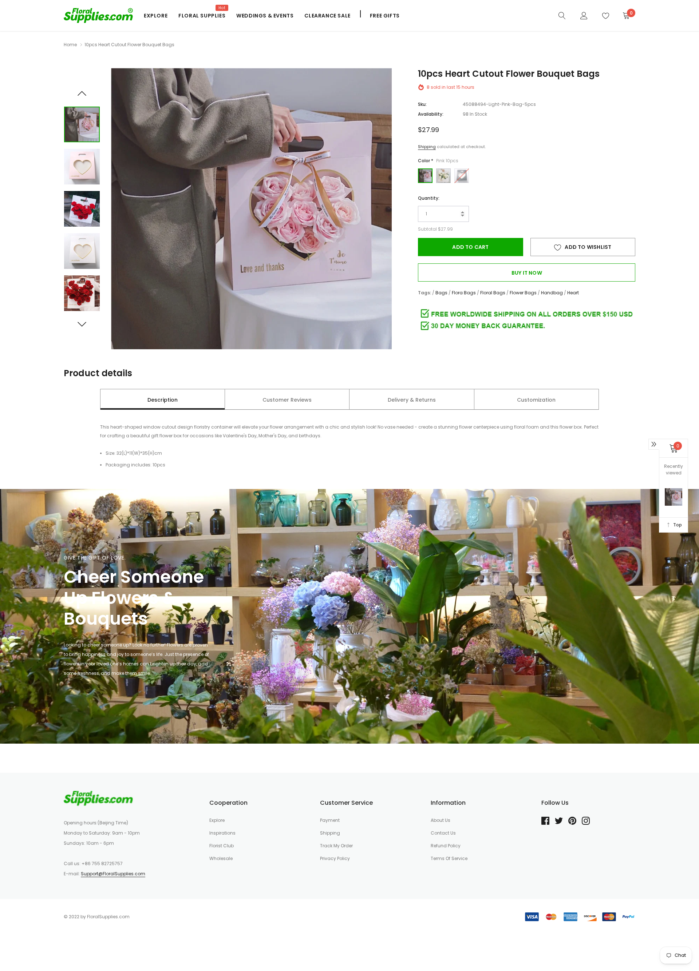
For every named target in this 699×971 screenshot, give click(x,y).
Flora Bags (464, 293)
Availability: (430, 114)
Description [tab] (162, 399)
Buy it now (527, 272)
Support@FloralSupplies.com (113, 874)
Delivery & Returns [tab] (412, 399)
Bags (441, 293)
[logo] (98, 15)
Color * (438, 161)
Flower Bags (523, 293)
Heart (573, 293)
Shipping (427, 147)
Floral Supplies (201, 15)
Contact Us (443, 833)
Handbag (552, 293)
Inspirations (222, 833)
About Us (440, 820)
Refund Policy (446, 846)
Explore (155, 15)
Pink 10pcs (425, 175)
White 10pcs (443, 175)
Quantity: (428, 198)
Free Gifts (385, 15)
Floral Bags (492, 293)
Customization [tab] (536, 399)
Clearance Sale (327, 15)
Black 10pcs (461, 175)
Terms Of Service (449, 858)
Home (70, 44)
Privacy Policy (335, 858)
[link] (562, 15)
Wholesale (221, 858)
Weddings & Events (264, 15)
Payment (330, 820)
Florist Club (221, 846)
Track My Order (336, 846)
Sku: (422, 104)
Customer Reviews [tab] (287, 399)
